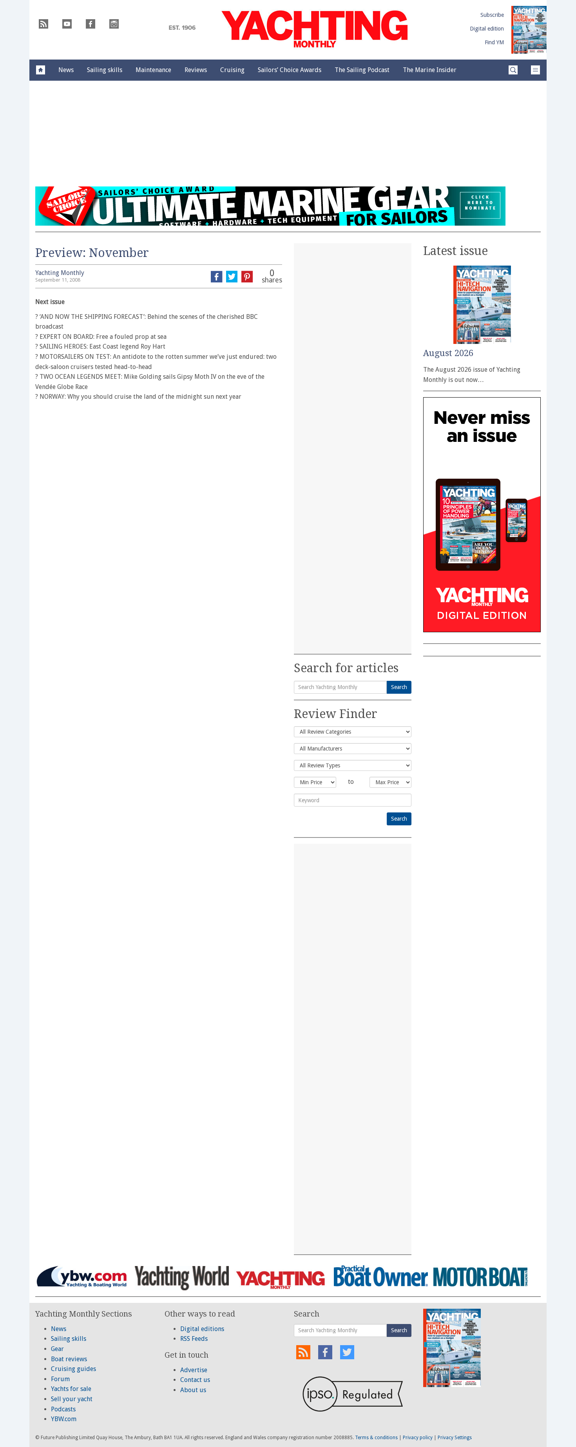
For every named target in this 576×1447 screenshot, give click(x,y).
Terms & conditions (376, 1437)
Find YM (494, 42)
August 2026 (448, 353)
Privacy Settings (455, 1437)
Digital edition (487, 28)
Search (399, 687)
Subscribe (492, 15)
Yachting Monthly (59, 273)
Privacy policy (418, 1437)
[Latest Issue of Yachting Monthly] (529, 30)
